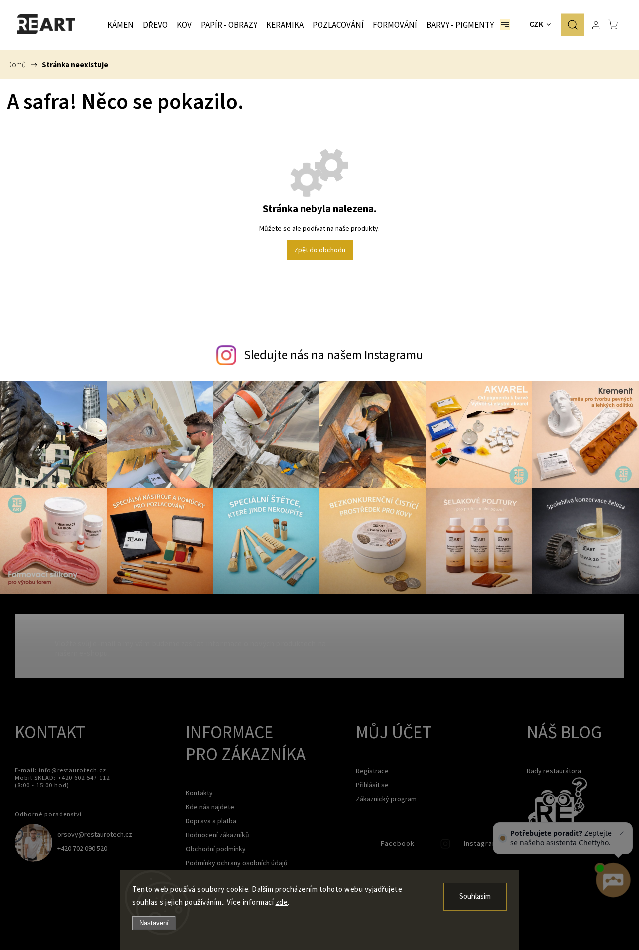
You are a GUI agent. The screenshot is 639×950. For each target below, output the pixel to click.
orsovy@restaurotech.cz (94, 834)
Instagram (446, 846)
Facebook (363, 846)
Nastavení (154, 923)
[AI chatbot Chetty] (612, 880)
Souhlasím (475, 896)
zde (282, 902)
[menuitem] (120, 25)
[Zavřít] (621, 833)
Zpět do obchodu (319, 249)
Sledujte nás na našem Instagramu (333, 355)
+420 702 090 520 (82, 848)
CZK (537, 24)
